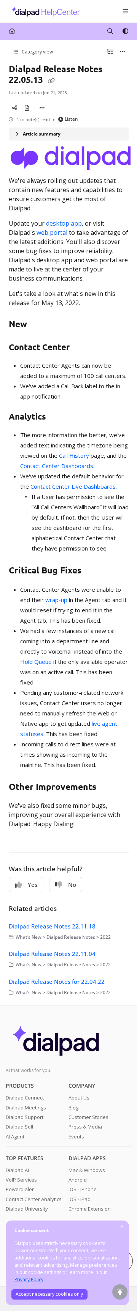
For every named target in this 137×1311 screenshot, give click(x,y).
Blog (73, 1107)
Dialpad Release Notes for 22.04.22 (57, 981)
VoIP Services (21, 1179)
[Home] (44, 11)
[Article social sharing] (15, 108)
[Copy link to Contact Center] (81, 348)
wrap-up (56, 600)
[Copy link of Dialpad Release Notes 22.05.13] (51, 80)
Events (76, 1136)
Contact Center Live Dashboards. (73, 486)
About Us (78, 1097)
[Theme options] (125, 31)
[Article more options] (122, 52)
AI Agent (15, 1136)
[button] (119, 1292)
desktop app (64, 223)
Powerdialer (20, 1189)
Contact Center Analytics (34, 1199)
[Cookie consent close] (122, 1227)
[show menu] (125, 11)
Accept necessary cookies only (49, 1294)
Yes (32, 884)
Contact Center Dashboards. (57, 466)
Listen (71, 119)
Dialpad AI (17, 1170)
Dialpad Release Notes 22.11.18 (52, 926)
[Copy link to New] (39, 325)
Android (77, 1179)
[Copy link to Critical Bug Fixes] (93, 571)
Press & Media (85, 1126)
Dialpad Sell (19, 1126)
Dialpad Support (24, 1117)
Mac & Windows (86, 1170)
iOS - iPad (79, 1199)
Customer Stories (88, 1117)
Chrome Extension (89, 1208)
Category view (37, 51)
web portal (52, 232)
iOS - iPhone (82, 1189)
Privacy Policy (28, 1279)
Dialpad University (27, 1208)
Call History (74, 455)
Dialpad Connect (25, 1097)
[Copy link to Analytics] (58, 418)
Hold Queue (36, 661)
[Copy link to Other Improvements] (108, 787)
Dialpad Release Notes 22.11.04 (52, 953)
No (72, 884)
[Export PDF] (27, 108)
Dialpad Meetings (26, 1107)
